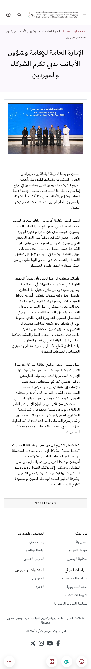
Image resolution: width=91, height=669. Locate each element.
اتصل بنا (81, 542)
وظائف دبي (36, 542)
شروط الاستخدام (76, 595)
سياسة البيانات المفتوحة (70, 603)
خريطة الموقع (78, 550)
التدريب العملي (34, 558)
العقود (40, 586)
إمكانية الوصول (77, 558)
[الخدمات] (51, 661)
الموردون (38, 578)
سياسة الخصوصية (74, 578)
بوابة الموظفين (34, 550)
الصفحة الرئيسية (77, 31)
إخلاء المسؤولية (76, 586)
